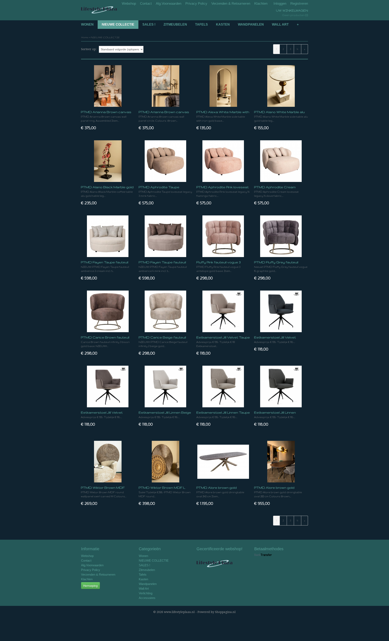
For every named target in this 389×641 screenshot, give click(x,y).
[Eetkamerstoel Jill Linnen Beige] (165, 386)
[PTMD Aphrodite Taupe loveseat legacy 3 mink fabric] (165, 161)
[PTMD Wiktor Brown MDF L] (165, 461)
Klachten (260, 3)
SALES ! (148, 24)
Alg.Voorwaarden (168, 3)
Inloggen (280, 3)
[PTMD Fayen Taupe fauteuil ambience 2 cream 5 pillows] (108, 236)
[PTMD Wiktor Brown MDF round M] (108, 461)
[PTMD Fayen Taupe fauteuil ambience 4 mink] (165, 236)
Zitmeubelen (175, 24)
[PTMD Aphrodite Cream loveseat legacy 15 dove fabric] (281, 161)
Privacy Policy (196, 3)
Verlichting (145, 593)
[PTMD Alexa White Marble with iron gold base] (223, 86)
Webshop (129, 3)
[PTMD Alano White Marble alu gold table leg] (281, 86)
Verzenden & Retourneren (230, 3)
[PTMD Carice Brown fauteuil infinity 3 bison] (108, 311)
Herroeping (90, 586)
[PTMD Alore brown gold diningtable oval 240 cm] (223, 461)
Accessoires (147, 598)
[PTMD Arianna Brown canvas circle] (165, 86)
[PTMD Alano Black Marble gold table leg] (108, 161)
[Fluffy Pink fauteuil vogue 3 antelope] (223, 236)
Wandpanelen (251, 24)
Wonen (87, 24)
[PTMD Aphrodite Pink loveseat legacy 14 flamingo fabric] (223, 161)
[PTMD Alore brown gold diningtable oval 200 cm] (281, 461)
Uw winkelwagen (292, 10)
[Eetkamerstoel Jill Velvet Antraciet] (108, 386)
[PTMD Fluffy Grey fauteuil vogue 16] (281, 236)
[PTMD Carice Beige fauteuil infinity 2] (165, 311)
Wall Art (280, 24)
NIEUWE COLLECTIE (118, 24)
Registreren (299, 3)
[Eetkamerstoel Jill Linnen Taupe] (223, 386)
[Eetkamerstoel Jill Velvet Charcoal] (281, 311)
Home (84, 37)
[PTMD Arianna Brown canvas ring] (108, 86)
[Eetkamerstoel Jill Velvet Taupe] (223, 311)
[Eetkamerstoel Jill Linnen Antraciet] (281, 386)
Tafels (201, 24)
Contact (146, 3)
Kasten (223, 24)
